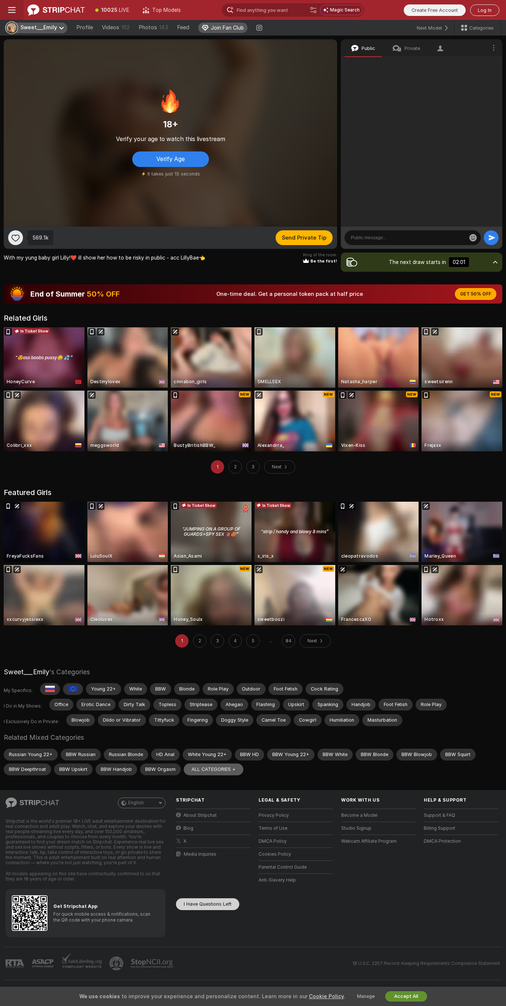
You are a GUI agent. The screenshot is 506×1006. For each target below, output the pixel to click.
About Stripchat (200, 815)
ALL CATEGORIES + (214, 769)
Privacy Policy (274, 815)
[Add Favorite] (15, 237)
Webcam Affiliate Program (369, 841)
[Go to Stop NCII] (152, 963)
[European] (73, 689)
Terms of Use (273, 828)
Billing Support (439, 828)
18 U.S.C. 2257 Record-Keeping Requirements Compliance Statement (426, 963)
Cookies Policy (275, 854)
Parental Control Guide (283, 867)
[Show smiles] (473, 237)
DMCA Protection (442, 841)
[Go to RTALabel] (16, 963)
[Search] (313, 10)
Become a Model (359, 815)
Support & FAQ (439, 815)
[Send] (491, 237)
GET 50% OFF (475, 294)
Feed (183, 27)
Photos (153, 27)
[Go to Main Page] (56, 10)
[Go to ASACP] (43, 963)
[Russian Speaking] (50, 689)
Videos (116, 27)
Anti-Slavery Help (277, 880)
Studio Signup (356, 828)
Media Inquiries (200, 854)
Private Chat (471, 65)
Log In (485, 10)
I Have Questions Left (208, 904)
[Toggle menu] (12, 10)
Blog (188, 828)
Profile (84, 27)
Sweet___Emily (26, 672)
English (136, 802)
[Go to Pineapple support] (117, 963)
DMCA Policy (273, 841)
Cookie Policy (326, 996)
